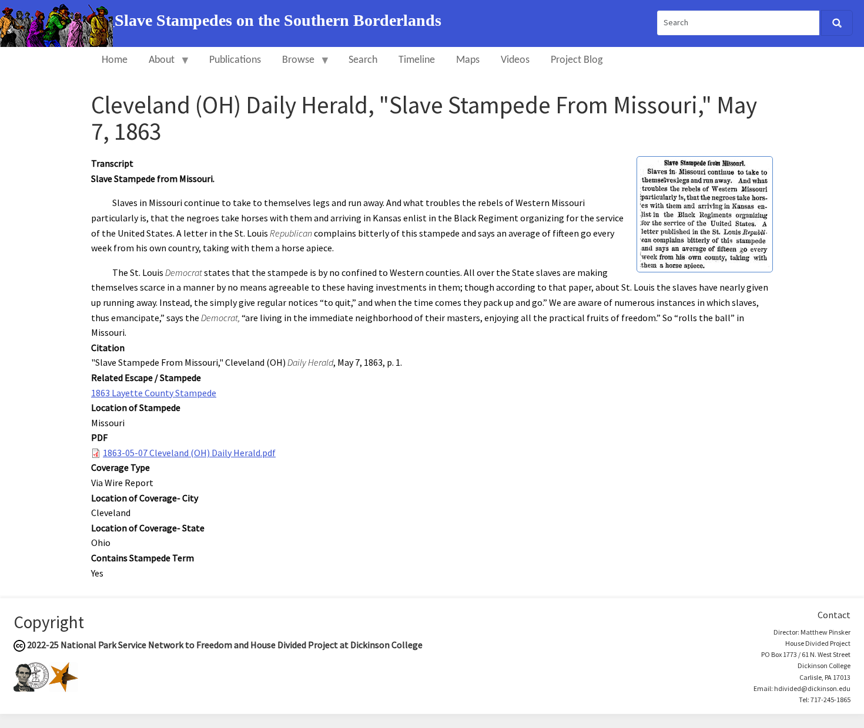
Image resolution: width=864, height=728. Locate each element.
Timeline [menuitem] (416, 60)
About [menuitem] (156, 65)
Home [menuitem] (115, 60)
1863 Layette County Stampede (153, 393)
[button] (704, 213)
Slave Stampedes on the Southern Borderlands (278, 20)
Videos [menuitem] (515, 60)
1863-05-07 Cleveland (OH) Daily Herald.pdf (189, 453)
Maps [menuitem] (468, 60)
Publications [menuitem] (235, 60)
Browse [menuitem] (293, 65)
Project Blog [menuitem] (576, 60)
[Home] (57, 22)
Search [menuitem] (363, 60)
